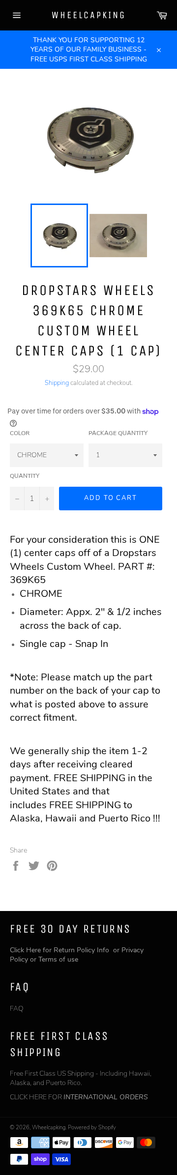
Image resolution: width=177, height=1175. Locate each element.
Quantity (24, 476)
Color (20, 433)
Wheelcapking (89, 15)
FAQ (17, 1008)
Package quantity (118, 433)
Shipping (57, 383)
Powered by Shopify (92, 1127)
